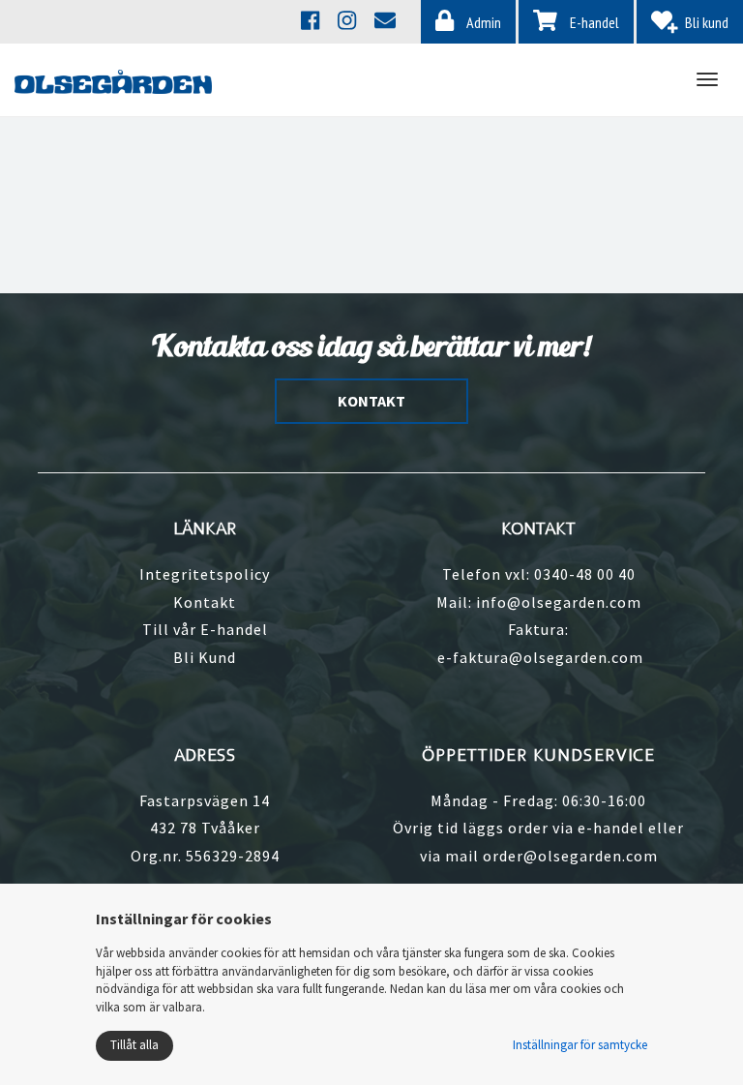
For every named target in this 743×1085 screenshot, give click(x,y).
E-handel (593, 22)
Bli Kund (204, 657)
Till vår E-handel (205, 629)
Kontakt (204, 602)
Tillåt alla (134, 1045)
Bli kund (706, 22)
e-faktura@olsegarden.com (540, 657)
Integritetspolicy (204, 574)
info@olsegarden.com (558, 602)
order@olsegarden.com (570, 855)
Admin (482, 22)
